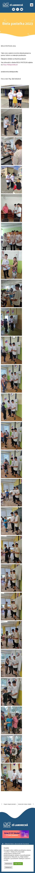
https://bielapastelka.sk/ (10, 64)
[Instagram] (17, 9)
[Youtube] (21, 9)
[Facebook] (13, 9)
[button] (31, 4)
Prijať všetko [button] (18, 863)
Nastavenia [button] (8, 863)
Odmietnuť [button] (8, 867)
